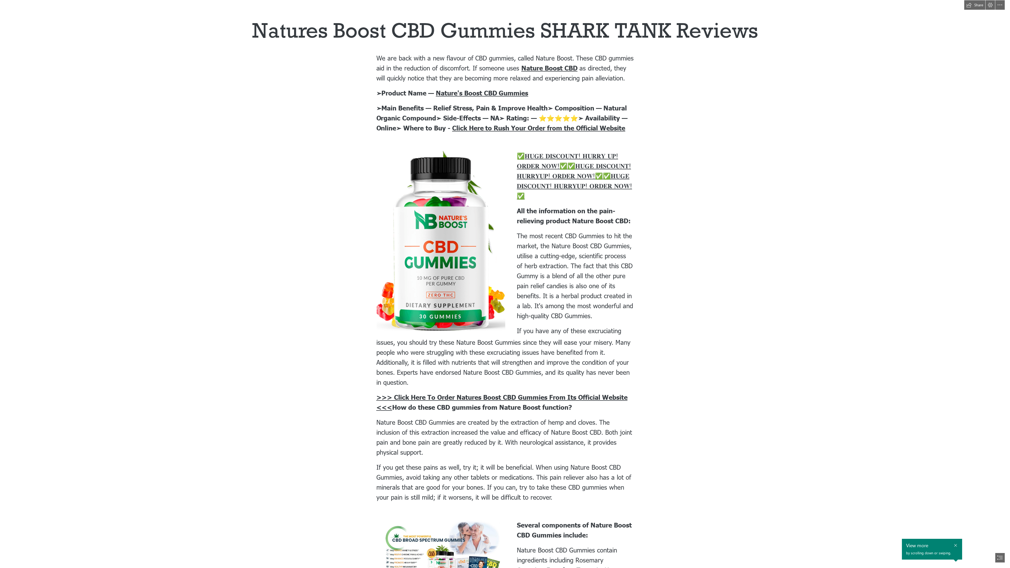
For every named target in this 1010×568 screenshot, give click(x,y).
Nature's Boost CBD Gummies (482, 93)
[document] (505, 284)
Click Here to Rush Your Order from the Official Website (538, 128)
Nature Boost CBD (549, 68)
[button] (974, 5)
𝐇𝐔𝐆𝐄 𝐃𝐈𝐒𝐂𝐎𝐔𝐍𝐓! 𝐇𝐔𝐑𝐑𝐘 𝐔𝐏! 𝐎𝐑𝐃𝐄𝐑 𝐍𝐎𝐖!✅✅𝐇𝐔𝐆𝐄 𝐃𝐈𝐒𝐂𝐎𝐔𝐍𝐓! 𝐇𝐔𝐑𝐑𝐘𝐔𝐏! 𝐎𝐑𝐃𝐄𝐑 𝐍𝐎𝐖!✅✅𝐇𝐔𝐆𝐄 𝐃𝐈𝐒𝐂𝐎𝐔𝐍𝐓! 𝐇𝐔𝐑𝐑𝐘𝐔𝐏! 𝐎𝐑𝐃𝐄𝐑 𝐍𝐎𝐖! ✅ (574, 175)
